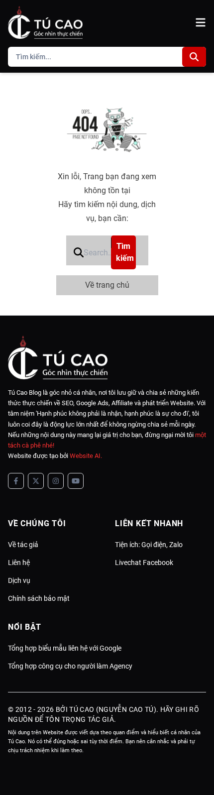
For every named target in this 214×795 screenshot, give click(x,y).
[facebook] (16, 481)
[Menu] (200, 22)
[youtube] (76, 481)
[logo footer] (107, 357)
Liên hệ (19, 563)
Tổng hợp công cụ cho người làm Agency (70, 666)
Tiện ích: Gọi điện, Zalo (149, 545)
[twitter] (36, 481)
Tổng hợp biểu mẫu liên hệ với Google (64, 648)
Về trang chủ (107, 285)
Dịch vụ (19, 580)
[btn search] (194, 57)
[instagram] (56, 481)
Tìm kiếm (125, 252)
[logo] (45, 22)
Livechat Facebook (144, 563)
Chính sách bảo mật (39, 598)
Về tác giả (23, 545)
